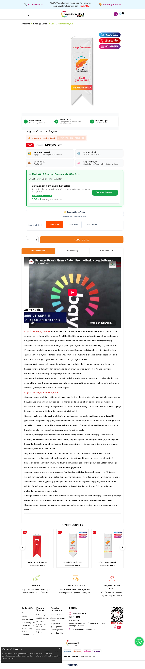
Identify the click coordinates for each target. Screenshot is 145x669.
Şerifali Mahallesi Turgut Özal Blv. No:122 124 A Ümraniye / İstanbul (87, 624)
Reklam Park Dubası (41, 626)
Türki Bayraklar (57, 630)
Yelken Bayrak (42, 615)
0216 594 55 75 (74, 617)
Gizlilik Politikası (28, 619)
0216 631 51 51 (74, 620)
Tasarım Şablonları (112, 4)
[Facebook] (115, 627)
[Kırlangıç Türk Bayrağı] (37, 545)
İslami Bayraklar (57, 633)
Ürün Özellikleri (38, 251)
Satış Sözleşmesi (28, 623)
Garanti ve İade (28, 626)
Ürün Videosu (106, 251)
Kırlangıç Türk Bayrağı (37, 562)
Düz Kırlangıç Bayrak (107, 562)
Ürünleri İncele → (105, 192)
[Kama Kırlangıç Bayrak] (72, 545)
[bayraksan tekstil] (72, 14)
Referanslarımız (28, 634)
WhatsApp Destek (79, 613)
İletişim (24, 616)
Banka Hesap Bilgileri (27, 630)
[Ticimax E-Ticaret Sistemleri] (73, 665)
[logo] (72, 643)
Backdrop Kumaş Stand (58, 619)
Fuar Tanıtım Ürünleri (41, 631)
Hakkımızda (26, 613)
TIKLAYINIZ (84, 6)
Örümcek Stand (57, 615)
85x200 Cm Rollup (43, 618)
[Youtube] (119, 627)
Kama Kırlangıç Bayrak (72, 562)
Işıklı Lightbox (56, 627)
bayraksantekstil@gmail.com (83, 629)
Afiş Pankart (55, 624)
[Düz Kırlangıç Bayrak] (107, 545)
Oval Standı (40, 621)
